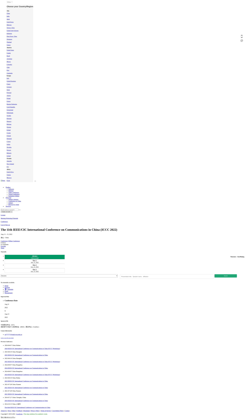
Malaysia (9, 25)
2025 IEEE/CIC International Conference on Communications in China (26, 355)
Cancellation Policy (58, 411)
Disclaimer (26, 411)
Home (6, 286)
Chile (8, 67)
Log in (3, 225)
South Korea (10, 22)
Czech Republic (11, 107)
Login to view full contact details (7, 338)
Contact (67, 411)
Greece (8, 101)
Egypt (8, 180)
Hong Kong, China (12, 36)
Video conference (13, 192)
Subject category (13, 199)
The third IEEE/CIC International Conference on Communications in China (27, 407)
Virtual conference (14, 194)
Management (8, 293)
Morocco (9, 177)
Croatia (9, 133)
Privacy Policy (35, 411)
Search (226, 276)
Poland (8, 98)
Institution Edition (13, 196)
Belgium (9, 124)
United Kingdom (11, 81)
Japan (8, 19)
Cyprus (9, 141)
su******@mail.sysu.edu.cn (13, 334)
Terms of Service (46, 411)
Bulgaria (9, 153)
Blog (13, 411)
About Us (4, 411)
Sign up (7, 225)
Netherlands (10, 113)
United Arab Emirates (12, 30)
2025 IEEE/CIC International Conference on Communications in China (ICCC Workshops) (32, 361)
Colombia (9, 64)
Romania (9, 118)
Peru (8, 70)
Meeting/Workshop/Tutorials (9, 218)
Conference (4, 221)
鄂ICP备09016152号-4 (8, 417)
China (8, 13)
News (9, 411)
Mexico (9, 61)
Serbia (8, 144)
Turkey (9, 45)
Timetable (10, 289)
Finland (9, 136)
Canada (9, 53)
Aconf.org (19, 414)
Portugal (9, 92)
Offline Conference (14, 241)
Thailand (9, 42)
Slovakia (9, 147)
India (8, 16)
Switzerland (10, 110)
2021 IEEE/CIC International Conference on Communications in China (26, 387)
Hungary (9, 121)
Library (10, 203)
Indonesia (9, 33)
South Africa (10, 172)
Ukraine (9, 127)
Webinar (10, 191)
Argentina (9, 59)
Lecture (3, 215)
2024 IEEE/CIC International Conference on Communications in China (26, 368)
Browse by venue (13, 204)
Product (8, 187)
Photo (6, 291)
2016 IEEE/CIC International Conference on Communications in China (26, 401)
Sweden (9, 115)
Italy (8, 78)
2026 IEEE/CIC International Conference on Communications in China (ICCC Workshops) (32, 348)
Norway (9, 150)
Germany (9, 87)
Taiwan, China (11, 28)
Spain (8, 90)
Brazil (8, 56)
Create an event (6, 211)
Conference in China (14, 201)
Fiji (8, 167)
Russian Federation (12, 104)
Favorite (3, 246)
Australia (9, 161)
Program (7, 287)
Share (2, 248)
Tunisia (9, 175)
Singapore (9, 39)
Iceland (9, 156)
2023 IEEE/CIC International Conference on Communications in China (26, 381)
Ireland (9, 130)
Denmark (9, 138)
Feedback (19, 411)
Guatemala (9, 73)
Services (8, 206)
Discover (8, 198)
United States (10, 50)
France (8, 84)
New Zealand (10, 164)
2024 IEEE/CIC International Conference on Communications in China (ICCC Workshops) (32, 374)
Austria (9, 95)
